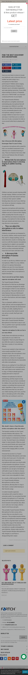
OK (14, 31)
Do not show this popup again (12, 41)
